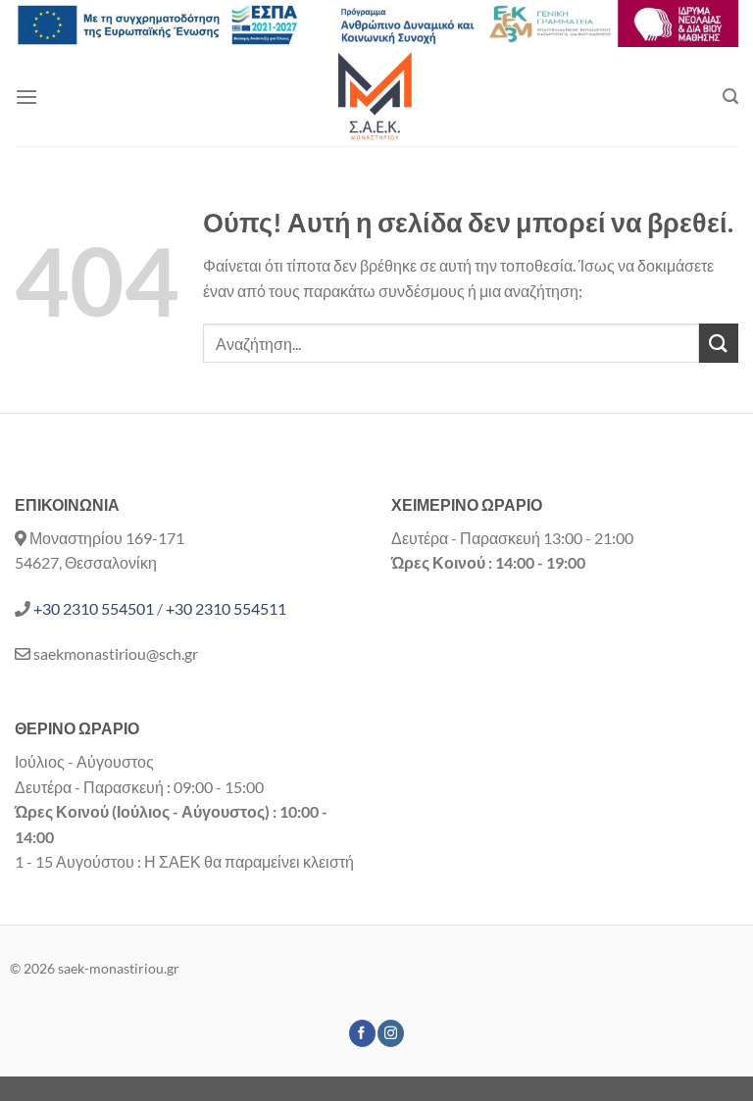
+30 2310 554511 (226, 608)
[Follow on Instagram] (390, 1033)
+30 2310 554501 (93, 608)
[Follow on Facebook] (362, 1033)
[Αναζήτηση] (730, 96)
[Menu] (26, 97)
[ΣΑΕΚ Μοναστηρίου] (376, 96)
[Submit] (718, 343)
